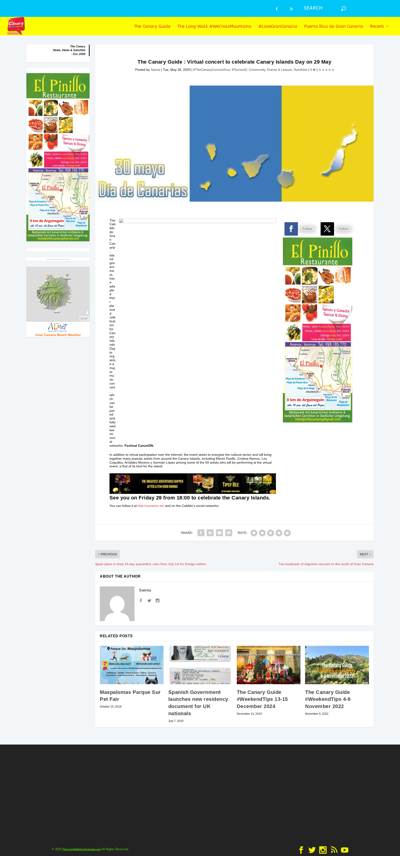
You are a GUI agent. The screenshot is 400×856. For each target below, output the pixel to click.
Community (257, 69)
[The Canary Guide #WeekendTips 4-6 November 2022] (337, 665)
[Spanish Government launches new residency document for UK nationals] (200, 665)
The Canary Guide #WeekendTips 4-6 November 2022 (327, 699)
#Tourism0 (239, 69)
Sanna (155, 69)
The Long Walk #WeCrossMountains (214, 27)
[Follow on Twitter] (327, 229)
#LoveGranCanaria (277, 27)
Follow (307, 229)
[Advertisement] (200, 794)
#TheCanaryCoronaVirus (211, 69)
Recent (377, 27)
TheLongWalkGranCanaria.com (81, 849)
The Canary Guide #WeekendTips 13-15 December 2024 (262, 699)
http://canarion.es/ (151, 506)
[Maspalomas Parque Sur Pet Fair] (132, 665)
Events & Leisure (279, 69)
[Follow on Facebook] (291, 229)
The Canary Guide (152, 27)
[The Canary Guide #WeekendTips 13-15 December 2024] (269, 665)
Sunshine (300, 69)
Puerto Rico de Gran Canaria (333, 27)
